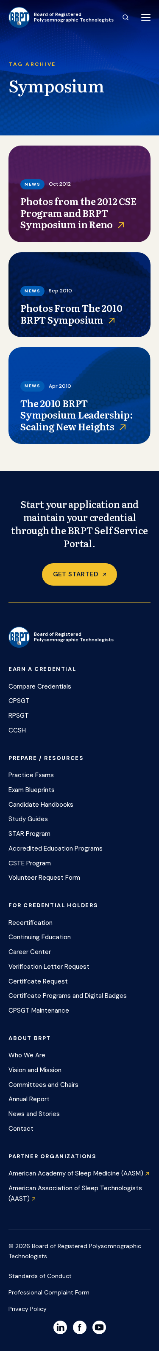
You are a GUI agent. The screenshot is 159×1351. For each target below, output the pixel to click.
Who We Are (26, 1055)
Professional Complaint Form (48, 1292)
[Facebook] (79, 1327)
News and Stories (34, 1114)
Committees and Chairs (43, 1085)
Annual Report (29, 1099)
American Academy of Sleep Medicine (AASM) (75, 1173)
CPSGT (19, 701)
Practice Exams (31, 775)
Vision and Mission (34, 1070)
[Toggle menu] (145, 17)
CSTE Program (29, 863)
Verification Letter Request (48, 966)
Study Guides (28, 819)
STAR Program (29, 834)
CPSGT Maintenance (38, 1010)
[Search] (125, 17)
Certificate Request (38, 981)
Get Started (75, 574)
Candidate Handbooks (40, 804)
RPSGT (18, 715)
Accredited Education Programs (55, 848)
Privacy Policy (27, 1309)
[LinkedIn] (60, 1327)
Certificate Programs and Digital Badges (67, 996)
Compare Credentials (39, 686)
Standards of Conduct (40, 1276)
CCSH (17, 730)
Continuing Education (39, 937)
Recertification (30, 923)
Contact (20, 1128)
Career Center (29, 952)
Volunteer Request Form (44, 877)
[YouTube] (99, 1327)
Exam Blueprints (31, 790)
